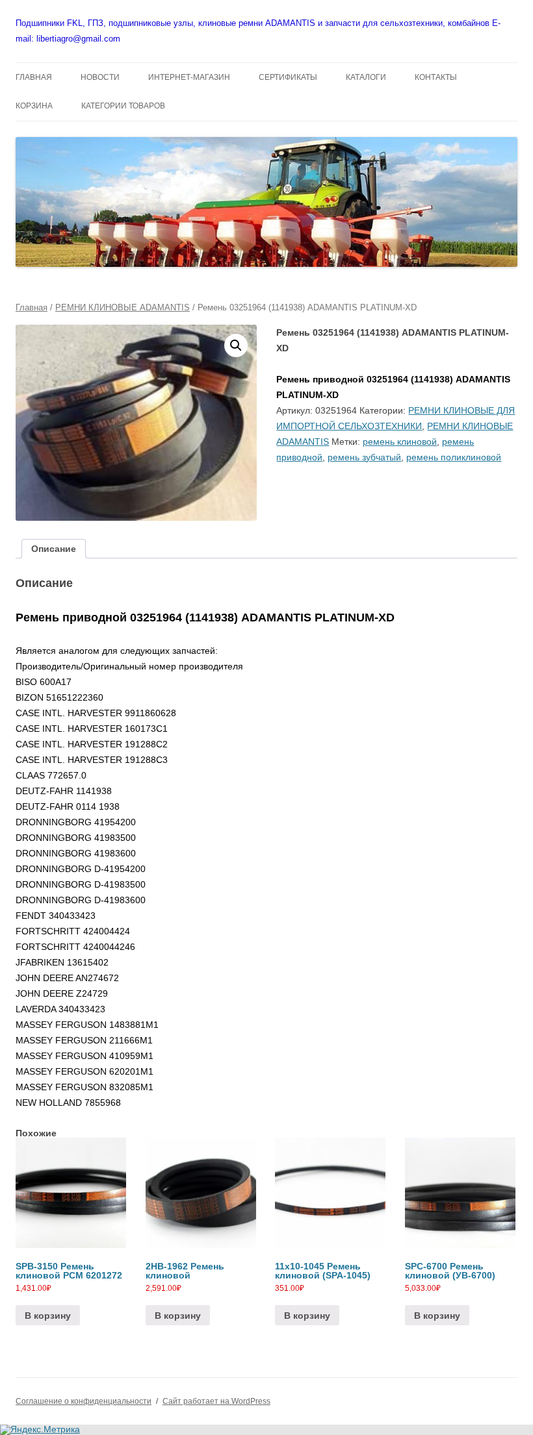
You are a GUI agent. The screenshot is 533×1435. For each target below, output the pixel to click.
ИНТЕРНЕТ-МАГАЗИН (189, 77)
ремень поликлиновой (453, 457)
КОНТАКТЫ (436, 77)
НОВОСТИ (100, 77)
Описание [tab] (53, 548)
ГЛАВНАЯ (34, 77)
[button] (236, 345)
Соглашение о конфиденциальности (83, 1401)
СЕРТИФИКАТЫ (288, 77)
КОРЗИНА (34, 105)
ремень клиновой (400, 441)
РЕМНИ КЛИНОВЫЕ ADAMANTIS (122, 307)
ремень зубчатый (364, 457)
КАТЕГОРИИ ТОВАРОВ (123, 105)
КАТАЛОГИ (366, 77)
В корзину (48, 1315)
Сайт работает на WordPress (216, 1401)
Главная (31, 307)
